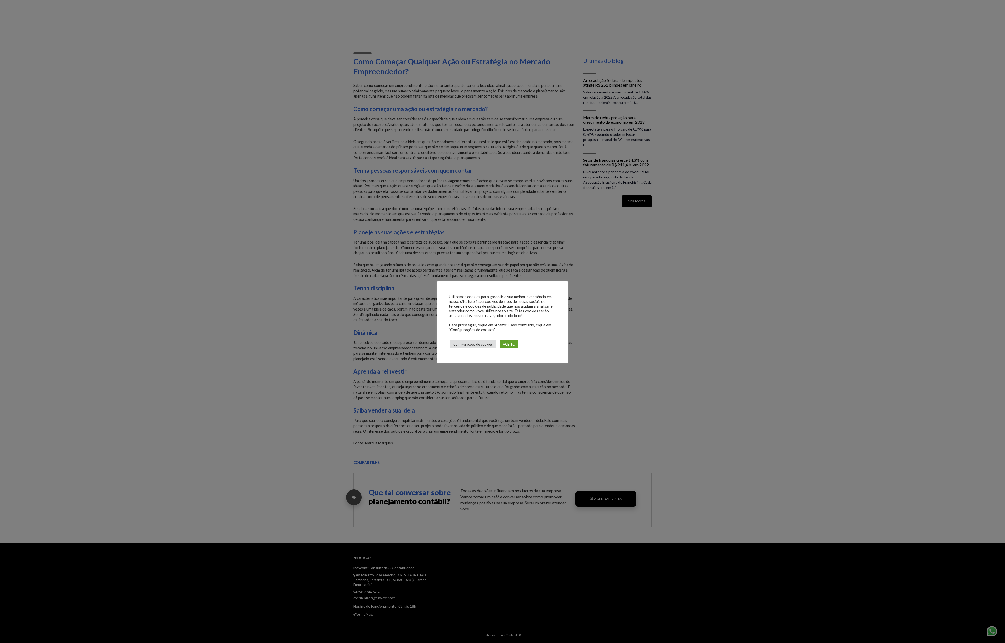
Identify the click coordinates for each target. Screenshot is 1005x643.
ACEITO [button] (509, 344)
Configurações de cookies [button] (473, 344)
